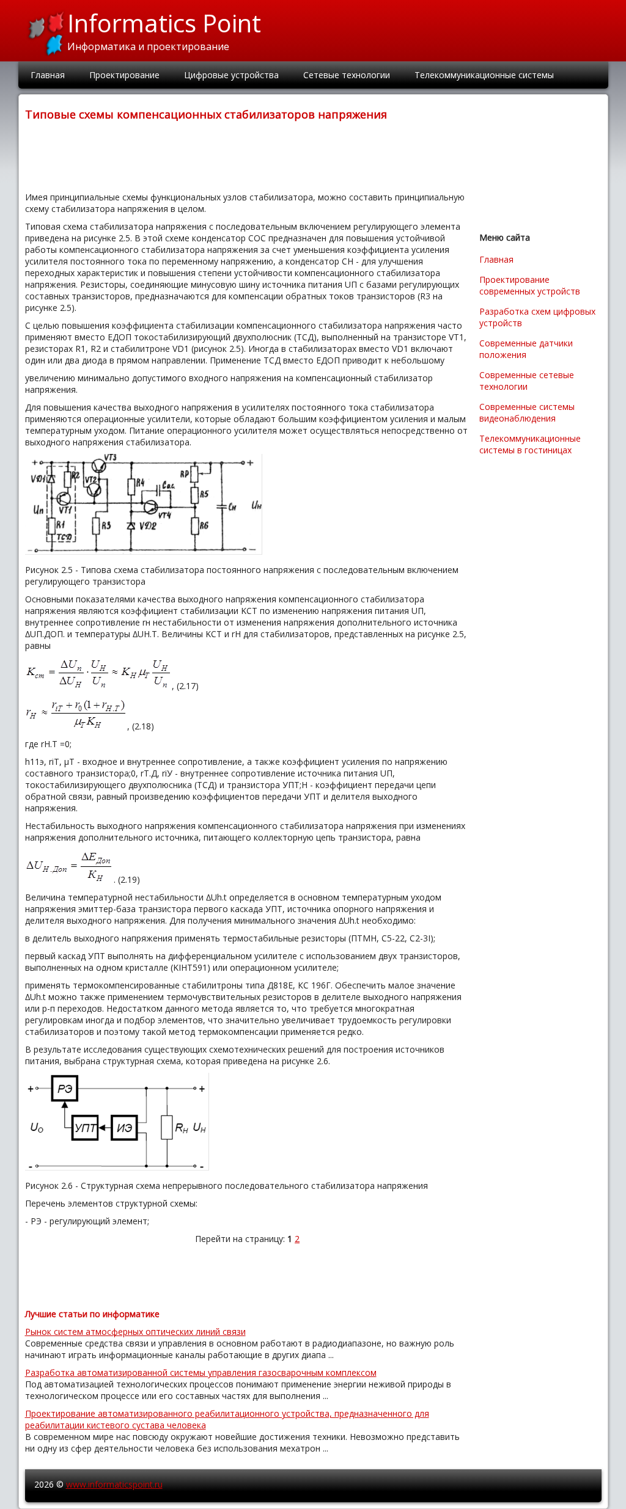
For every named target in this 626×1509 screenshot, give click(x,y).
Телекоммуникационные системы (484, 75)
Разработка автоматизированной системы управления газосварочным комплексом (201, 1372)
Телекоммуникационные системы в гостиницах (530, 444)
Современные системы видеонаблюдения (527, 412)
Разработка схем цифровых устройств (537, 317)
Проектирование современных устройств (529, 285)
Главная (48, 75)
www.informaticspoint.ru (114, 1484)
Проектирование (124, 75)
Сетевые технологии (346, 75)
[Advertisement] (247, 155)
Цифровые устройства (231, 75)
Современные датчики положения (526, 348)
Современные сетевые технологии (526, 380)
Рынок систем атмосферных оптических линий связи (135, 1331)
